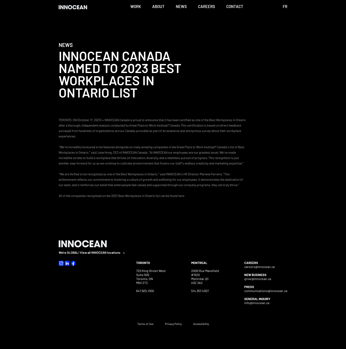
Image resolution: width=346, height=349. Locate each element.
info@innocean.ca (256, 303)
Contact (234, 6)
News (181, 6)
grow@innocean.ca (257, 279)
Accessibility (201, 324)
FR (285, 6)
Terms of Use (145, 324)
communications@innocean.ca (265, 291)
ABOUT (158, 6)
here (181, 196)
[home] (75, 7)
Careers (206, 6)
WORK (135, 6)
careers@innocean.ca (259, 267)
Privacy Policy (173, 324)
